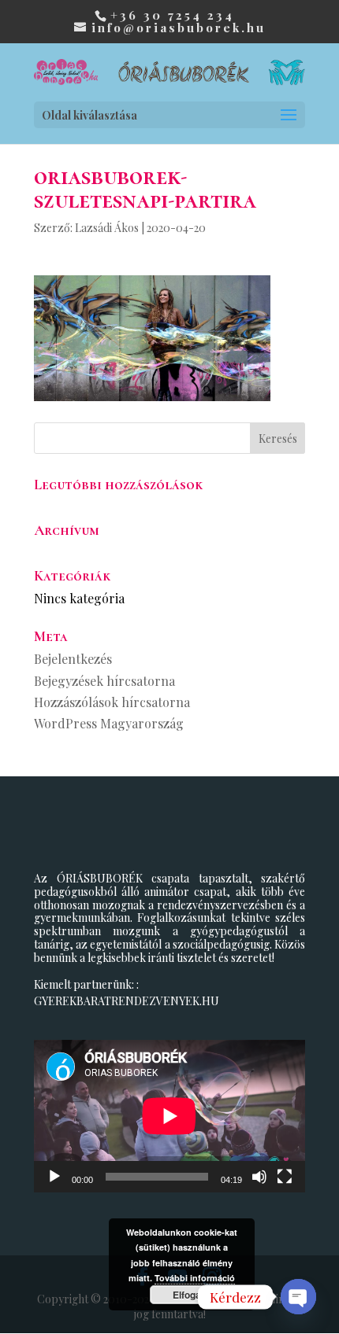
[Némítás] (259, 1177)
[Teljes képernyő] (284, 1177)
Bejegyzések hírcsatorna (104, 681)
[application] (169, 1116)
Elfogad (190, 1295)
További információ (195, 1278)
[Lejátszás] (54, 1177)
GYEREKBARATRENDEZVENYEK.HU (126, 1000)
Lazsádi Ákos (107, 227)
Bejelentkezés (73, 658)
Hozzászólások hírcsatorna (112, 702)
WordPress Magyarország (109, 723)
